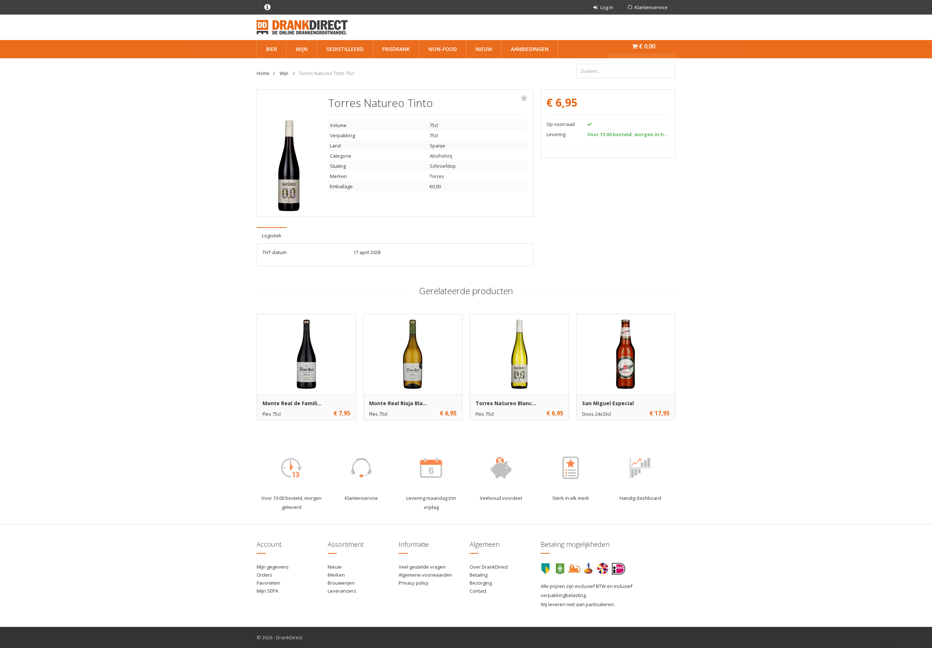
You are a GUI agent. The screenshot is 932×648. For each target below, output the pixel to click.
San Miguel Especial (608, 403)
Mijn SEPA (267, 591)
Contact (478, 591)
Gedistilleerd (345, 49)
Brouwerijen (341, 583)
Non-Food (443, 49)
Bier (271, 49)
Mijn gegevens (273, 567)
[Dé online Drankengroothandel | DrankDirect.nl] (302, 26)
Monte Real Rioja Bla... (398, 403)
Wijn (302, 49)
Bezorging (481, 583)
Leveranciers (342, 591)
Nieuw (483, 49)
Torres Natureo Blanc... (505, 403)
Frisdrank (396, 49)
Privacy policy (414, 583)
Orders (264, 575)
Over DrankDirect (489, 567)
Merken (336, 575)
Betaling (478, 575)
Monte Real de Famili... (291, 403)
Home (263, 73)
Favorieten (268, 583)
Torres (437, 176)
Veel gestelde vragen (422, 567)
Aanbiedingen (530, 49)
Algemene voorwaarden (425, 575)
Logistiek (271, 235)
